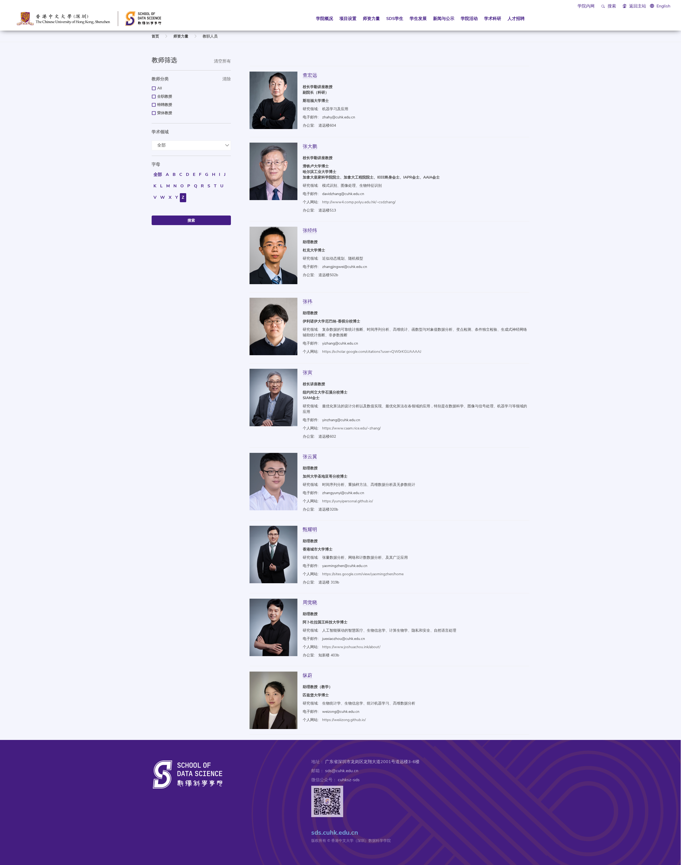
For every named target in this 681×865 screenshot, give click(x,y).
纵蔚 (307, 675)
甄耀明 (310, 529)
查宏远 (310, 75)
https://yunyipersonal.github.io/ (347, 501)
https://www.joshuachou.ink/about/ (351, 646)
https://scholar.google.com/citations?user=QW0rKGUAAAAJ (371, 351)
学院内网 (586, 6)
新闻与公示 (443, 19)
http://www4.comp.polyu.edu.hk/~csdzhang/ (359, 202)
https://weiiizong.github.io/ (344, 719)
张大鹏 (310, 146)
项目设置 (347, 19)
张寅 (307, 372)
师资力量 (371, 19)
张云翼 (310, 456)
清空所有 (222, 61)
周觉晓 (310, 602)
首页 (155, 36)
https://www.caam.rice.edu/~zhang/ (351, 428)
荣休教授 (164, 112)
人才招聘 (516, 19)
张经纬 (310, 230)
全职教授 (164, 96)
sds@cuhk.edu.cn (341, 771)
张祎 (307, 301)
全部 (161, 145)
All (159, 88)
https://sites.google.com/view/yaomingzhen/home (363, 574)
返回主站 (637, 6)
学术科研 (492, 19)
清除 (226, 79)
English (663, 6)
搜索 (611, 6)
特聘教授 (164, 104)
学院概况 (324, 19)
